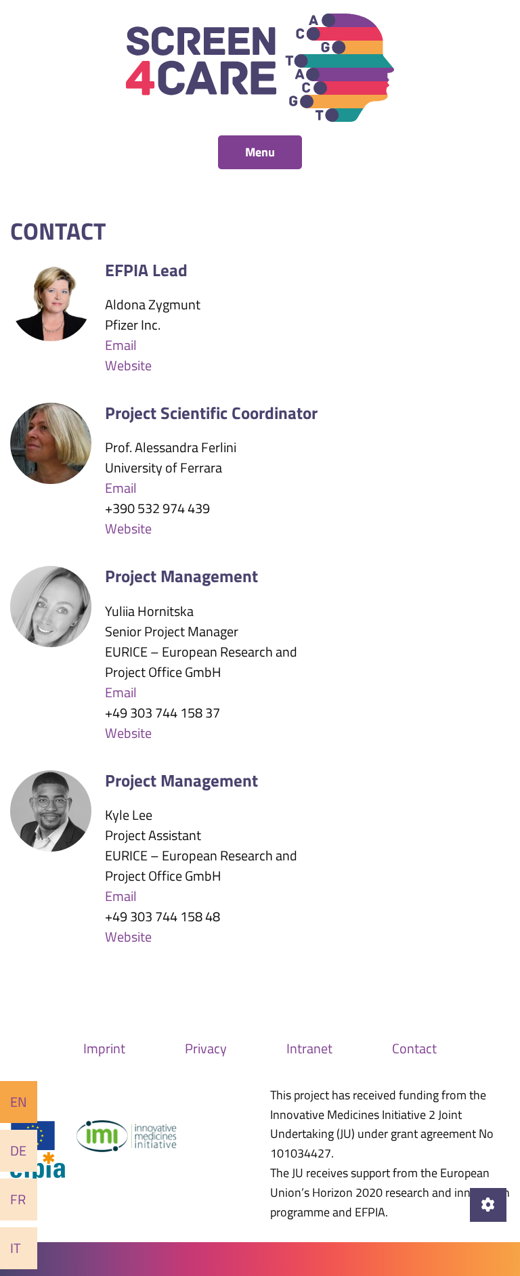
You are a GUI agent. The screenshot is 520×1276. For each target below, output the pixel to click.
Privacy (206, 1048)
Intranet (309, 1048)
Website (128, 365)
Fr (18, 1199)
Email (121, 344)
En (18, 1101)
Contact (414, 1048)
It (15, 1247)
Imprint (104, 1048)
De (18, 1150)
